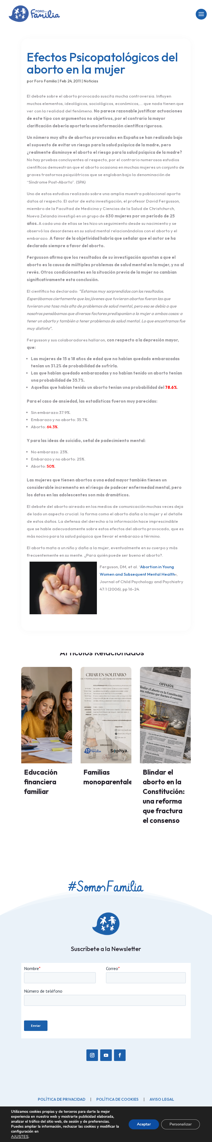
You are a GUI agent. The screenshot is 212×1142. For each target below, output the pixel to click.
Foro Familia (45, 81)
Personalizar (180, 1124)
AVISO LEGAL (162, 1099)
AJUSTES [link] (19, 1136)
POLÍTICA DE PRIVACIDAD (61, 1099)
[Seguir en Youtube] (106, 1055)
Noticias (91, 81)
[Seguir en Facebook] (120, 1055)
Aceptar (144, 1124)
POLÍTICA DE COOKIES (117, 1099)
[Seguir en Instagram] (92, 1055)
